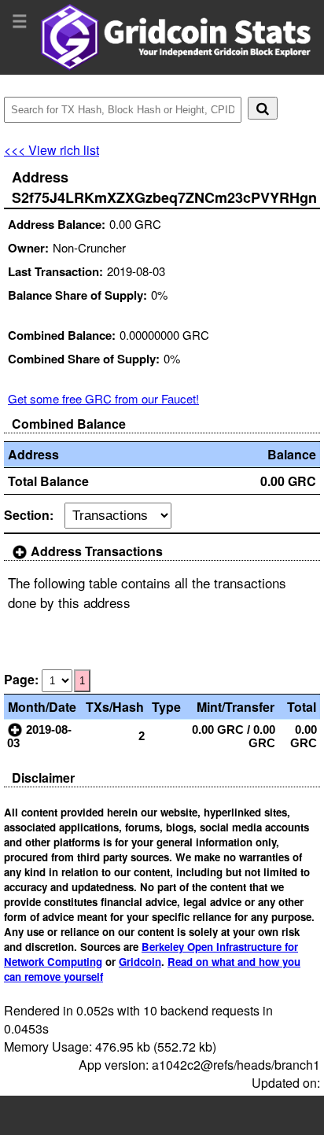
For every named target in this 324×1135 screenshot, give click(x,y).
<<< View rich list (51, 150)
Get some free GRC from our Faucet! (103, 398)
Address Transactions (95, 551)
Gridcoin (140, 961)
